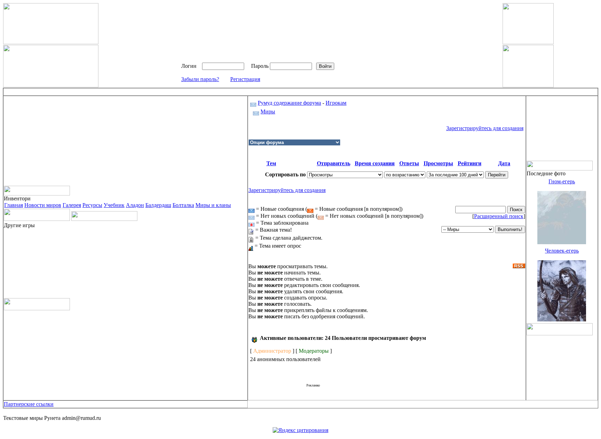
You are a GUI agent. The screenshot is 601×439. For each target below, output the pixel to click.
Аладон (135, 205)
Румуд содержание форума (289, 103)
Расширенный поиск (498, 216)
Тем (271, 163)
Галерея (72, 205)
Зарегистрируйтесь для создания (484, 128)
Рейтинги (469, 163)
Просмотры (438, 163)
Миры (268, 111)
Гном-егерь (561, 181)
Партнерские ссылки (29, 404)
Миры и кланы (213, 205)
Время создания (375, 163)
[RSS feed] (519, 264)
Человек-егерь (562, 251)
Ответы (409, 163)
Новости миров (42, 205)
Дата (504, 163)
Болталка (183, 205)
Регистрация (245, 79)
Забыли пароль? (200, 79)
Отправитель (333, 163)
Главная (13, 205)
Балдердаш (158, 205)
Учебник (114, 205)
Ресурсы (92, 205)
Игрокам (336, 103)
